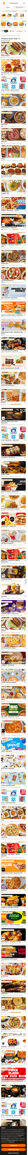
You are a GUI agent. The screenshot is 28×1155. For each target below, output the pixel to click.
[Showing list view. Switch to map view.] (25, 11)
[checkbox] (3, 25)
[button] (3, 3)
